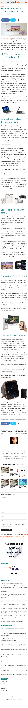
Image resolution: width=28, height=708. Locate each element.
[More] (18, 20)
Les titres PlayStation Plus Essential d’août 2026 (12, 621)
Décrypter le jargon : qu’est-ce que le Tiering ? (5, 474)
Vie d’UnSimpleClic (14, 696)
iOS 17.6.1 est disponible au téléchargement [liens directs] (16, 670)
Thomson (9, 38)
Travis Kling (3, 654)
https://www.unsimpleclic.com (14, 448)
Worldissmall (4, 690)
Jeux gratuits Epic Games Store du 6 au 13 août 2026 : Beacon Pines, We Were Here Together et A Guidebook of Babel (14, 617)
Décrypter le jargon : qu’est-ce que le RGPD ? (14, 486)
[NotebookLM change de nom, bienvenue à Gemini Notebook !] (23, 470)
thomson (21, 419)
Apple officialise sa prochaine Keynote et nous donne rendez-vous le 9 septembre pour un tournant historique (14, 586)
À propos (6, 694)
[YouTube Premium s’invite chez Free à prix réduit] (14, 470)
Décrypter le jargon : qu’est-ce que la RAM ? (5, 486)
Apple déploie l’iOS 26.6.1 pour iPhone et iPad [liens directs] (12, 605)
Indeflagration (4, 688)
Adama (2, 660)
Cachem (3, 683)
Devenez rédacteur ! (19, 694)
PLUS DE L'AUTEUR (20, 464)
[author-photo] (14, 440)
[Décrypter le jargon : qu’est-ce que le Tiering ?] (5, 470)
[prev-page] (13, 490)
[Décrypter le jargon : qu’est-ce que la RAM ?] (5, 482)
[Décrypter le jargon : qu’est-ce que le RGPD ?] (14, 482)
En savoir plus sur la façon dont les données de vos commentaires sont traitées (14, 536)
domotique (7, 419)
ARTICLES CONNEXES (8, 464)
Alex (3, 14)
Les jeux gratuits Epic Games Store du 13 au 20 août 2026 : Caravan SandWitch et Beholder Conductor (14, 612)
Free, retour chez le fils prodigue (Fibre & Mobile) (17, 674)
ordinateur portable (14, 419)
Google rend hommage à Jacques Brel (6, 431)
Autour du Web (4, 681)
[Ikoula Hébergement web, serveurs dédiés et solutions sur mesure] (14, 568)
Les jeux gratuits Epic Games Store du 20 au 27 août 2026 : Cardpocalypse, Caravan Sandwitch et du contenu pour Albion (14, 596)
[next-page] (15, 490)
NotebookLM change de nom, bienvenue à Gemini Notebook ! (23, 475)
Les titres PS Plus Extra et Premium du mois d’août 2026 (14, 608)
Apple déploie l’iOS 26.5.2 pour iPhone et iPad (22, 486)
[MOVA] (14, 573)
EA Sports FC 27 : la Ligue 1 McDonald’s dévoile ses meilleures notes (12, 590)
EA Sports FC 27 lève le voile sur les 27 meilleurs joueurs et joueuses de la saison (14, 601)
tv (25, 419)
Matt (2, 628)
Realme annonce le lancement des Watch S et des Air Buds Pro (21, 431)
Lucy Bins (3, 644)
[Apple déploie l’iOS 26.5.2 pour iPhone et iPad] (23, 482)
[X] (14, 460)
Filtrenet (3, 686)
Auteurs (11, 694)
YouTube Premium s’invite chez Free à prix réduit (14, 474)
